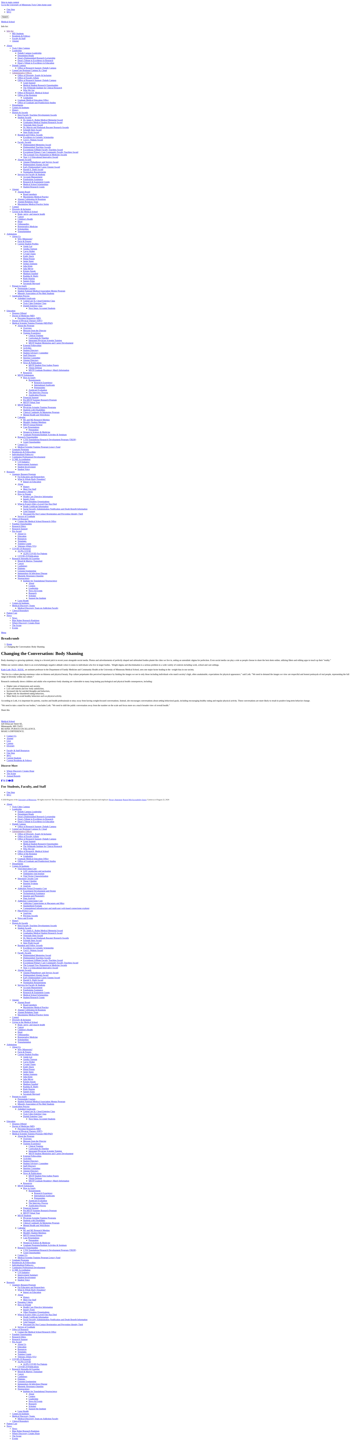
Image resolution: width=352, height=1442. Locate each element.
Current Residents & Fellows (19, 760)
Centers (32, 1396)
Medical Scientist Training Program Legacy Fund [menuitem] (39, 447)
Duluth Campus (19, 824)
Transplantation (24, 1042)
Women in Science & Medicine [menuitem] (36, 432)
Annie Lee (27, 1057)
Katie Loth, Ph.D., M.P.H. (12, 669)
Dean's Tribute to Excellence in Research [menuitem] (35, 60)
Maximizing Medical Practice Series (33, 1015)
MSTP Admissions (26, 1186)
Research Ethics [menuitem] (19, 526)
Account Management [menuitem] (32, 177)
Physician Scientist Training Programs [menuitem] (39, 407)
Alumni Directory (30, 1171)
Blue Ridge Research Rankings (25, 1431)
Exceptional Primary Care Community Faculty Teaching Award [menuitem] (50, 152)
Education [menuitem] (11, 311)
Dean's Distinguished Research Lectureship (36, 816)
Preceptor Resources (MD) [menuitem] (29, 318)
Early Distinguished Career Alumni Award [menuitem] (41, 167)
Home (9, 644)
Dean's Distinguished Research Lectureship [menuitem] (36, 58)
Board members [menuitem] (30, 194)
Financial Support (30, 1208)
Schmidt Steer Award (32, 940)
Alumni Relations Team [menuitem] (28, 202)
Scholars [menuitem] (32, 596)
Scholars (32, 1406)
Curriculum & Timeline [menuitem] (39, 338)
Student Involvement (27, 1277)
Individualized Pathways (22, 1265)
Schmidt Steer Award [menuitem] (32, 130)
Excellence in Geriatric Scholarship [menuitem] (38, 137)
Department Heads (26, 814)
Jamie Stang (28, 1072)
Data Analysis (29, 898)
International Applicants (44, 1196)
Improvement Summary (28, 1275)
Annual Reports (13, 776)
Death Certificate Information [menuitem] (36, 506)
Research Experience (43, 1193)
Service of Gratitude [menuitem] (26, 516)
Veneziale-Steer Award (33, 935)
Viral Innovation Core (27, 868)
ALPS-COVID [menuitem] (24, 551)
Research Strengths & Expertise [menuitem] (26, 558)
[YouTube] (9, 781)
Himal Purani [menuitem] (29, 259)
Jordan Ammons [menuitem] (30, 263)
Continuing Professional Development (28, 1267)
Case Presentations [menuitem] (31, 427)
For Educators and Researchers (31, 1287)
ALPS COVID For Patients (35, 1364)
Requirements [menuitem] (35, 380)
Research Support (20, 1339)
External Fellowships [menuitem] (32, 345)
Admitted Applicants (26, 1109)
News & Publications (32, 1173)
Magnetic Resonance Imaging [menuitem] (30, 576)
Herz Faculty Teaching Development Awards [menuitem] (37, 115)
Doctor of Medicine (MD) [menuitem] (23, 316)
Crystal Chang (29, 1064)
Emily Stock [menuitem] (28, 256)
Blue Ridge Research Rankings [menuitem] (25, 620)
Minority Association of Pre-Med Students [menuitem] (36, 293)
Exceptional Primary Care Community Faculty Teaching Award (50, 963)
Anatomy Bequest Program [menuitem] (24, 474)
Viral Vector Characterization (35, 876)
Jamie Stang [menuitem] (28, 261)
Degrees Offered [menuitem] (19, 313)
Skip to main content (10, 2)
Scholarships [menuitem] (23, 229)
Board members (30, 1005)
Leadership (17, 809)
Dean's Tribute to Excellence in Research (35, 819)
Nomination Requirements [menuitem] (34, 172)
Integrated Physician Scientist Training (45, 1151)
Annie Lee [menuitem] (27, 246)
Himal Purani (29, 1069)
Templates (22, 1352)
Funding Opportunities (22, 1334)
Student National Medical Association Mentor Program (41, 1101)
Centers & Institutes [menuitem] (20, 107)
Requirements (35, 1191)
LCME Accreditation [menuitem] (21, 459)
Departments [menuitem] (17, 105)
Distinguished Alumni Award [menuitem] (35, 164)
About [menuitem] (9, 45)
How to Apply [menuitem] (29, 377)
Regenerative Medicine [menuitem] (28, 226)
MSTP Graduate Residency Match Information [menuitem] (49, 370)
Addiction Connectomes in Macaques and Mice (43, 903)
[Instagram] (7, 781)
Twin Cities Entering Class (34, 1114)
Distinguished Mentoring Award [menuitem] (37, 145)
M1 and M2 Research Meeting (36, 1230)
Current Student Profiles (28, 1054)
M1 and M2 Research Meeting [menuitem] (36, 420)
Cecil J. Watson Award (33, 950)
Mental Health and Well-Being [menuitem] (36, 415)
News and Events (25, 918)
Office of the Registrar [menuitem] (27, 95)
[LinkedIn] (176, 718)
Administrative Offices (22, 831)
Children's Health (25, 1030)
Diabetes (21, 1379)
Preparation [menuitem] (33, 429)
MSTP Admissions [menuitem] (26, 375)
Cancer (21, 1027)
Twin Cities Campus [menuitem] (21, 48)
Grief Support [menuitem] (29, 511)
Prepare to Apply (19, 1096)
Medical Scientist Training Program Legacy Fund (39, 1257)
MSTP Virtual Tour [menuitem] (31, 402)
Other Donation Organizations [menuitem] (36, 501)
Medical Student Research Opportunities (40, 844)
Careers (10, 743)
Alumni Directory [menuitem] (30, 360)
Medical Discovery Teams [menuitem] (23, 605)
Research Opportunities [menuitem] (28, 437)
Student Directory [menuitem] (30, 350)
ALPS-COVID (24, 1362)
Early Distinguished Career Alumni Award (41, 977)
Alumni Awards (24, 970)
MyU (9, 12)
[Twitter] (4, 781)
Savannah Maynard (31, 1094)
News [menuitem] (9, 615)
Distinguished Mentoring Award (37, 955)
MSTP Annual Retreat (32, 1235)
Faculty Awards (24, 953)
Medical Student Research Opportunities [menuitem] (40, 85)
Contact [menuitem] (15, 207)
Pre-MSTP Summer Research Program (40, 1210)
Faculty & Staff (18, 38)
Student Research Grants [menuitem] (34, 187)
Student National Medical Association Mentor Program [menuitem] (41, 291)
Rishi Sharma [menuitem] (29, 278)
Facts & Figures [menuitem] (24, 241)
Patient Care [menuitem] (12, 613)
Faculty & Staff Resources (18, 750)
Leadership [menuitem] (17, 50)
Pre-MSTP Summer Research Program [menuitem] (40, 400)
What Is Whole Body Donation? (32, 1290)
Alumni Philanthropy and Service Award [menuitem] (40, 162)
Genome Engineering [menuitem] (27, 571)
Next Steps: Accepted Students (42, 1119)
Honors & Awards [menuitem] (20, 112)
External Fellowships (32, 1156)
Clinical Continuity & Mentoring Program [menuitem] (41, 412)
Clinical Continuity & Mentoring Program (41, 1223)
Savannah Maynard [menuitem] (31, 283)
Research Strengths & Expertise (26, 1369)
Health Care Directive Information (38, 1307)
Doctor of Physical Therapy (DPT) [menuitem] (27, 320)
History (15, 920)
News (9, 1426)
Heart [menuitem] (20, 221)
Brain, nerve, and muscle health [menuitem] (31, 214)
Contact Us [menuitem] (22, 444)
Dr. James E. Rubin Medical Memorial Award (43, 930)
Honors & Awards (20, 923)
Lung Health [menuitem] (23, 600)
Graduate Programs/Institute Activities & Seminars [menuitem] (45, 434)
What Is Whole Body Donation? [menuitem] (32, 479)
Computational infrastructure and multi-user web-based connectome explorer (56, 908)
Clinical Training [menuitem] (36, 335)
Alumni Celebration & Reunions (32, 1010)
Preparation (33, 1240)
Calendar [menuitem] (21, 417)
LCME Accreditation (21, 1270)
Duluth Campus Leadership (30, 811)
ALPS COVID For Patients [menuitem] (35, 553)
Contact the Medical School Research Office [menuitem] (37, 521)
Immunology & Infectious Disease (32, 1384)
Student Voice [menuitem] (24, 469)
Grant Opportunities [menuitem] (31, 442)
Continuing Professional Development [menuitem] (28, 457)
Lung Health (23, 1411)
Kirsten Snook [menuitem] (29, 271)
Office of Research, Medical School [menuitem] (33, 93)
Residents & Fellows (21, 36)
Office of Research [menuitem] (20, 519)
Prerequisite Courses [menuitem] (26, 288)
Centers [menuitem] (32, 586)
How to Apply (29, 1188)
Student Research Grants (34, 997)
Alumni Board (24, 1002)
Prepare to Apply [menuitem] (19, 286)
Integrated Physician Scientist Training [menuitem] (45, 340)
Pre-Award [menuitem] (17, 531)
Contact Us (11, 736)
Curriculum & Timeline (39, 1148)
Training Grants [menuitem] (24, 543)
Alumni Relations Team (28, 1012)
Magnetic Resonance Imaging (30, 1386)
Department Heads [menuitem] (26, 55)
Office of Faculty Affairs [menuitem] (28, 78)
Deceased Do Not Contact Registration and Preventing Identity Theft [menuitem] (53, 514)
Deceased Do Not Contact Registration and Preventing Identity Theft (53, 1324)
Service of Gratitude (26, 1327)
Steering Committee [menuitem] (31, 358)
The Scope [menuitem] (16, 625)
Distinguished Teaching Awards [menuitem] (37, 147)
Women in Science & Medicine (36, 1243)
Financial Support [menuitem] (30, 397)
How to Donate (24, 1305)
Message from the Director (34, 1141)
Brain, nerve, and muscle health (31, 1025)
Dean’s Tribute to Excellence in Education (36, 821)
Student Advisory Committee (35, 1163)
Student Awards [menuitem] (24, 117)
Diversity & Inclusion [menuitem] (21, 209)
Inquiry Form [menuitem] (29, 499)
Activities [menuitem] (27, 348)
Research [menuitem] (11, 472)
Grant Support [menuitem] (29, 83)
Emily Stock (28, 1067)
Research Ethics (19, 1337)
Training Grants (24, 1354)
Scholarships (23, 1039)
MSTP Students (24, 1215)
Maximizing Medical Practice (36, 1007)
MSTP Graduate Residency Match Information (49, 1181)
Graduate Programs (20, 1260)
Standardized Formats (32, 906)
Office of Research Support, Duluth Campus (37, 826)
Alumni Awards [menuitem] (24, 159)
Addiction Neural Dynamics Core (32, 888)
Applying (27, 913)
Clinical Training (36, 1146)
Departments (17, 864)
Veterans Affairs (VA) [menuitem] (27, 546)
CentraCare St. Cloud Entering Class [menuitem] (39, 301)
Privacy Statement (115, 800)
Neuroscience (23, 1389)
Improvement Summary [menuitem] (28, 464)
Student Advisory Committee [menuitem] (35, 353)
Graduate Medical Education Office (33, 859)
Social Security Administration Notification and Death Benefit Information (55, 1319)
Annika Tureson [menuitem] (30, 249)
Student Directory (30, 1161)
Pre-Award (17, 1342)
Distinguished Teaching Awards (37, 958)
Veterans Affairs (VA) (27, 1357)
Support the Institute (37, 1409)
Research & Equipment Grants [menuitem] (36, 182)
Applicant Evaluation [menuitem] (38, 390)
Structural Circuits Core (28, 878)
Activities (27, 1158)
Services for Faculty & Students (31, 985)
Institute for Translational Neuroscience (40, 1391)
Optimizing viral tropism (33, 873)
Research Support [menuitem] (20, 529)
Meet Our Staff (29, 1300)
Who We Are (29, 849)
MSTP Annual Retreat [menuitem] (32, 425)
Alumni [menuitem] (15, 189)
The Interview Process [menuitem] (38, 392)
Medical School (8, 22)
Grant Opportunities (31, 1252)
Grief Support (29, 1322)
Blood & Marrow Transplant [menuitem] (30, 561)
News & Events (35, 1401)
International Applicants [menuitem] (44, 385)
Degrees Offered (19, 1124)
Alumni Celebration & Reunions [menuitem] (32, 199)
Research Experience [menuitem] (43, 382)
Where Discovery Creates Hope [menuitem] (26, 623)
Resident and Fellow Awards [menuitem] (30, 135)
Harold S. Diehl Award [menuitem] (33, 169)
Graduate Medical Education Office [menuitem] (33, 100)
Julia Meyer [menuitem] (28, 268)
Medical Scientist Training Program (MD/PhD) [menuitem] (32, 323)
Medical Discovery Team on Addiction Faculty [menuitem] (38, 608)
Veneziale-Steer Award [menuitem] (33, 125)
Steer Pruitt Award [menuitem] (31, 132)
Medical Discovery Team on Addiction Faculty (38, 1418)
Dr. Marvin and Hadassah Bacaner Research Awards (46, 938)
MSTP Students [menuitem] (24, 405)
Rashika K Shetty (30, 1086)
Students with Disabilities (34, 1220)
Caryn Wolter (29, 1062)
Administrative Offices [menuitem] (22, 73)
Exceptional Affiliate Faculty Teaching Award (43, 960)
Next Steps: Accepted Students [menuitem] (42, 308)
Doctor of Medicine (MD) (23, 1126)
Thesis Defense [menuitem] (35, 368)
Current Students (14, 758)
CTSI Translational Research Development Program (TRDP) (49, 1250)
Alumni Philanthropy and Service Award (40, 973)
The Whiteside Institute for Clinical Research (42, 846)
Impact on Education (32, 1292)
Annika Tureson (30, 1059)
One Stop (11, 9)
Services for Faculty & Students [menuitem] (31, 174)
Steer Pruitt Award (31, 943)
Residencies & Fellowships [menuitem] (24, 452)
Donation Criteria (25, 1302)
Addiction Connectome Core (30, 901)
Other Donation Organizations (36, 1312)
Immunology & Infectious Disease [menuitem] (32, 573)
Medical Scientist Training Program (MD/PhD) (32, 1134)
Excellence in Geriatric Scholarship (38, 948)
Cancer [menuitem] (21, 216)
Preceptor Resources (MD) (29, 1129)
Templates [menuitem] (22, 541)
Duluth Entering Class (32, 1116)
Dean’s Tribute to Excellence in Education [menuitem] (36, 63)
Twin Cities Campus (21, 807)
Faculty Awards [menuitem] (24, 142)
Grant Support (29, 841)
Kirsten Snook (29, 1082)
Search (5, 17)
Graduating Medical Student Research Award (42, 933)
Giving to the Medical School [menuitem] (25, 211)
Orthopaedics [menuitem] (23, 224)
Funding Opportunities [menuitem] (22, 524)
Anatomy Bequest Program (24, 1285)
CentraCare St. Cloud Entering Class (39, 1111)
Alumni (15, 41)
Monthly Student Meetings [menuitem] (34, 422)
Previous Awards (30, 916)
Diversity (11, 746)
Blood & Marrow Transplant (30, 1371)
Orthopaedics (23, 1034)
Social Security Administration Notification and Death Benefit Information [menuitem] (55, 509)
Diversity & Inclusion (21, 1020)
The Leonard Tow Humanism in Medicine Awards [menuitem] (45, 154)
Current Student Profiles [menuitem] (28, 244)
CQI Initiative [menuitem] (24, 462)
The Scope (11, 773)
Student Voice (24, 1280)
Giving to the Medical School (25, 1022)
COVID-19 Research (21, 1359)
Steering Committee (31, 1168)
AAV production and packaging (37, 871)
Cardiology (22, 1376)
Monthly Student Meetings (34, 1233)
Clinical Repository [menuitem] (20, 610)
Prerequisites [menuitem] (39, 387)
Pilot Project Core (25, 911)
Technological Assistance (34, 893)
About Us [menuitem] (16, 236)
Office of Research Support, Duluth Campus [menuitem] (37, 68)
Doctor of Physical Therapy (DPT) (27, 1131)
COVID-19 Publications (28, 1366)
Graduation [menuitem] (28, 97)
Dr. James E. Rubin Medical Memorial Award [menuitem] (43, 120)
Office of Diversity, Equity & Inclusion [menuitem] (34, 75)
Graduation (28, 856)
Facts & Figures (24, 1052)
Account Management (32, 987)
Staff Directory (29, 1166)
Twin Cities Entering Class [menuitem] (34, 303)
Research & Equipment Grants (36, 992)
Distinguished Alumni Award (35, 975)
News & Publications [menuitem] (32, 363)
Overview (27, 1139)
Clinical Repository (20, 1421)
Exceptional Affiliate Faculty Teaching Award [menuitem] (43, 150)
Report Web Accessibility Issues (135, 800)
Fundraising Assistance (33, 990)
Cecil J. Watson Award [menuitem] (33, 140)
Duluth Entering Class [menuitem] (32, 306)
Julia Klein (27, 1077)
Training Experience (32, 1143)
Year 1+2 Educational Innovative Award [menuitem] (40, 157)
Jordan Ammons (30, 1074)
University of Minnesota (27, 800)
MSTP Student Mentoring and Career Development (51, 1153)
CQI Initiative (24, 1272)
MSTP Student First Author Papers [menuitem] (44, 365)
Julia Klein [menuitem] (27, 266)
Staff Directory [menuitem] (29, 355)
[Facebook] (176, 713)
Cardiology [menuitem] (22, 566)
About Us (16, 1047)
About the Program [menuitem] (26, 325)
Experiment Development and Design (39, 891)
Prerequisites (39, 1198)
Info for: (10, 31)
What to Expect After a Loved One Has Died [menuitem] (37, 504)
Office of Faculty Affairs (28, 836)
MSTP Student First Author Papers (44, 1176)
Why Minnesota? (25, 1049)
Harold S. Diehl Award (33, 980)
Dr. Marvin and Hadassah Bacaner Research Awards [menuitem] (46, 127)
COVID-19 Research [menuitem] (21, 548)
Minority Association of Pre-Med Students (36, 1104)
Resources (27, 1183)
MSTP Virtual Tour (31, 1213)
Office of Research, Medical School (33, 851)
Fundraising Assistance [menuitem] (33, 179)
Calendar (21, 1228)
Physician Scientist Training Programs (39, 1218)
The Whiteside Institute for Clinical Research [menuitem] (42, 88)
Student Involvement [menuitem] (27, 467)
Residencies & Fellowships (24, 1262)
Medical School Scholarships (35, 995)
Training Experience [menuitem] (32, 333)
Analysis (27, 886)
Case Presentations (31, 1238)
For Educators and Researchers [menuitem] (31, 477)
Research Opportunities (28, 1248)
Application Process (20, 1106)
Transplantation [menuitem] (24, 231)
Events (15, 1438)
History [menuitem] (15, 110)
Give (9, 741)
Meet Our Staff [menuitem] (29, 489)
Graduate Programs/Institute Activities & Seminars (45, 1245)
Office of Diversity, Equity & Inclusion (34, 834)
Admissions (12, 1044)
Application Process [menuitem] (20, 296)
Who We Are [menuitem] (29, 90)
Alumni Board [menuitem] (24, 192)
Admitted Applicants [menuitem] (26, 298)
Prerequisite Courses (26, 1099)
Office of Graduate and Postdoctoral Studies (37, 861)
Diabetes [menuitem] (21, 568)
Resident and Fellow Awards (30, 945)
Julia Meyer (28, 1079)
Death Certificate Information (36, 1317)
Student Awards (24, 928)
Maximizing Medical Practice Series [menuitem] (33, 204)
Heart (20, 1032)
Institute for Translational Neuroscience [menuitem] (40, 581)
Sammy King (29, 1091)
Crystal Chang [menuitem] (29, 254)
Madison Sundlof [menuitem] (30, 273)
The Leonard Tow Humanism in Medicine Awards (45, 965)
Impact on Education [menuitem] (32, 482)
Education (11, 1121)
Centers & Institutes (20, 866)
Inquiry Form (29, 1309)
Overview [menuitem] (27, 328)
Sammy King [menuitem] (29, 281)
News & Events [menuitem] (35, 591)
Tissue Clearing (30, 881)
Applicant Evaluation (38, 1200)
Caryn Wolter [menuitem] (29, 251)
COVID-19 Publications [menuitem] (28, 556)
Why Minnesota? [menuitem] (25, 239)
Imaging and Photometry (34, 896)
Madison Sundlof (30, 1084)
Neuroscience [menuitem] (23, 578)
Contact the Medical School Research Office (37, 1332)
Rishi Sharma (29, 1089)
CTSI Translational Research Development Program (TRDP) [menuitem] (49, 439)
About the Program (26, 1136)
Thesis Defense (35, 1178)
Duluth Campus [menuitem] (19, 65)
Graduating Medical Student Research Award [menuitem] (42, 122)
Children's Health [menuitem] (25, 219)
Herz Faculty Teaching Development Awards (37, 925)
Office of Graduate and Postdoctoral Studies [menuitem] (37, 102)
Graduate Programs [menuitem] (20, 449)
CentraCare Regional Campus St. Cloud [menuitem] (29, 70)
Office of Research (20, 1329)
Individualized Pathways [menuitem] (22, 454)
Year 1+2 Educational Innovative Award (40, 968)
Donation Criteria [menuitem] (25, 491)
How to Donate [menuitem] (24, 494)
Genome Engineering (27, 1381)
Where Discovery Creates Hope (20, 771)
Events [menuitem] (15, 628)
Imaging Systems (30, 883)
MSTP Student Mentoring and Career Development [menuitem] (51, 343)
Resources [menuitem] (27, 373)
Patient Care (12, 1423)
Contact (15, 1017)
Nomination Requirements (34, 982)
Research (11, 1282)
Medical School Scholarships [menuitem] (35, 184)
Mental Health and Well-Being (36, 1225)
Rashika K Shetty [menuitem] (30, 276)
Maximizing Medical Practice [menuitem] (36, 197)
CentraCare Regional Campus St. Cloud (29, 829)
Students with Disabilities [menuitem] (34, 410)
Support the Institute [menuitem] (37, 598)
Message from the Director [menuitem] (34, 330)
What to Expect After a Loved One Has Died (37, 1314)
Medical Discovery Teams (23, 1416)
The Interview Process (38, 1203)
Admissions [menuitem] (12, 234)
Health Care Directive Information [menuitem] (38, 496)
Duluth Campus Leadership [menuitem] (30, 53)
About (9, 804)
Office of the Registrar (27, 854)
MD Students (18, 33)
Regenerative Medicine (28, 1037)
